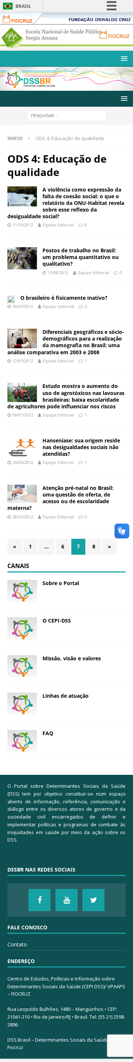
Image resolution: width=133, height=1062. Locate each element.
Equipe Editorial (58, 225)
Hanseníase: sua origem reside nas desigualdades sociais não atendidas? (81, 447)
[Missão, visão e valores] (22, 666)
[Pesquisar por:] (66, 115)
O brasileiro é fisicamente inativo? (64, 297)
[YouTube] (66, 900)
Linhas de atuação (65, 695)
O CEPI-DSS (56, 620)
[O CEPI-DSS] (22, 628)
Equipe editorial (58, 306)
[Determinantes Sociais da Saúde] (66, 86)
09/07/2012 (23, 415)
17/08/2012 (58, 272)
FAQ (47, 733)
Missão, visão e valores (71, 658)
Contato (17, 944)
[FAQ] (22, 741)
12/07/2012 (23, 361)
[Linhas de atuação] (22, 704)
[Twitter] (93, 900)
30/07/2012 (23, 306)
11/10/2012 (23, 225)
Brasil (23, 6)
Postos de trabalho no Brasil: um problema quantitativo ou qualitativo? (80, 257)
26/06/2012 (23, 462)
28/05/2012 (23, 517)
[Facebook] (39, 900)
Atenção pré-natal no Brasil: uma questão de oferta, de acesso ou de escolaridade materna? (60, 498)
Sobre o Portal (60, 583)
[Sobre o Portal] (22, 591)
